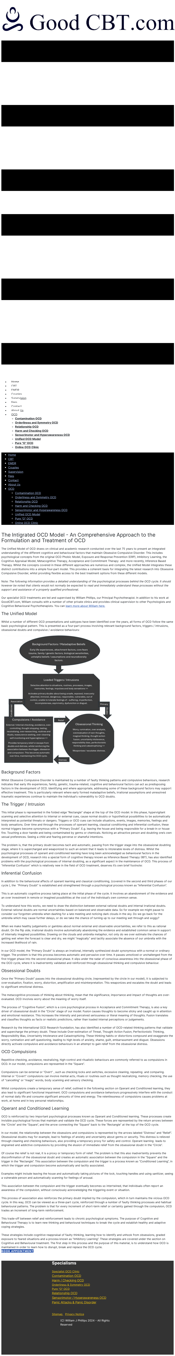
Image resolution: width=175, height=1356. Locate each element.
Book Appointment (17, 1251)
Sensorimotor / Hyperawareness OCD (79, 1298)
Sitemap (57, 1314)
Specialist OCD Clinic (65, 1271)
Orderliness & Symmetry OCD (71, 1284)
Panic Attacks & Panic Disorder (74, 1302)
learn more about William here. (85, 606)
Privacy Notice (74, 1314)
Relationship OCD (64, 1293)
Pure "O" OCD (61, 1288)
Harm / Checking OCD (68, 1280)
